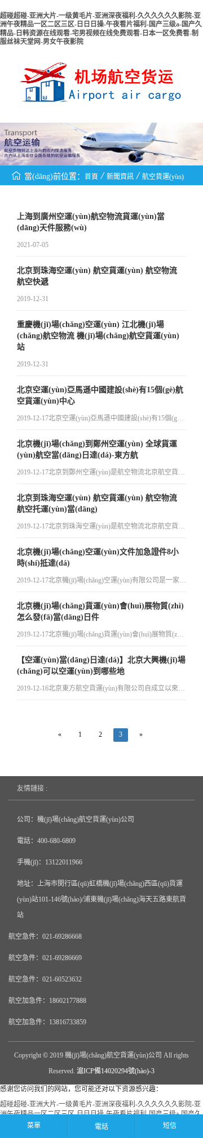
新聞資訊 (120, 177)
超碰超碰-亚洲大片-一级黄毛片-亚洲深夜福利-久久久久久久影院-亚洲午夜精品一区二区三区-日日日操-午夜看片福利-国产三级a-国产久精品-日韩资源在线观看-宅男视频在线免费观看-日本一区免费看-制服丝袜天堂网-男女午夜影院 (101, 29)
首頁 (91, 177)
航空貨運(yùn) (163, 177)
